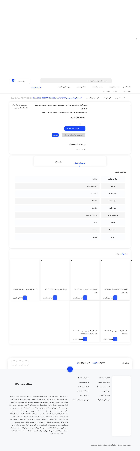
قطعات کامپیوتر (115, 87)
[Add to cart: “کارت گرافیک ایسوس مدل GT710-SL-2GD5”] (85, 297)
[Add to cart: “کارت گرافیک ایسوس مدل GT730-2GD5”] (25, 298)
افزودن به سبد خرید (73, 128)
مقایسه (55, 135)
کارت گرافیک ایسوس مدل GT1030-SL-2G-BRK (115, 332)
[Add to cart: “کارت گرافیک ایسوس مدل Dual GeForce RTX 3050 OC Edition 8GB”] (85, 339)
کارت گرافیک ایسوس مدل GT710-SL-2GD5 (86, 291)
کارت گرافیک (107, 98)
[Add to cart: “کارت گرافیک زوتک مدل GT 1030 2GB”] (55, 297)
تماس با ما (106, 91)
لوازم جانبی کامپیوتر (64, 87)
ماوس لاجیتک (29, 425)
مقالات (115, 91)
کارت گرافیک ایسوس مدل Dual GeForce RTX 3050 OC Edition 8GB (85, 332)
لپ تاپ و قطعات (97, 87)
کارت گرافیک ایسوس (92, 98)
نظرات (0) (58, 162)
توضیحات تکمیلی (79, 163)
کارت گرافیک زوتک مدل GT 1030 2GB (56, 289)
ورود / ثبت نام (21, 81)
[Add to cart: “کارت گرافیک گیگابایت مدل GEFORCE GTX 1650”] (115, 297)
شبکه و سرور (81, 87)
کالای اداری (127, 91)
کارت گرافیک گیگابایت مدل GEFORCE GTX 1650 (116, 291)
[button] (108, 87)
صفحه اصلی (127, 87)
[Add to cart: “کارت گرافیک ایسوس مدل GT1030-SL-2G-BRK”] (115, 339)
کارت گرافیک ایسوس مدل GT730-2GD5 (25, 289)
